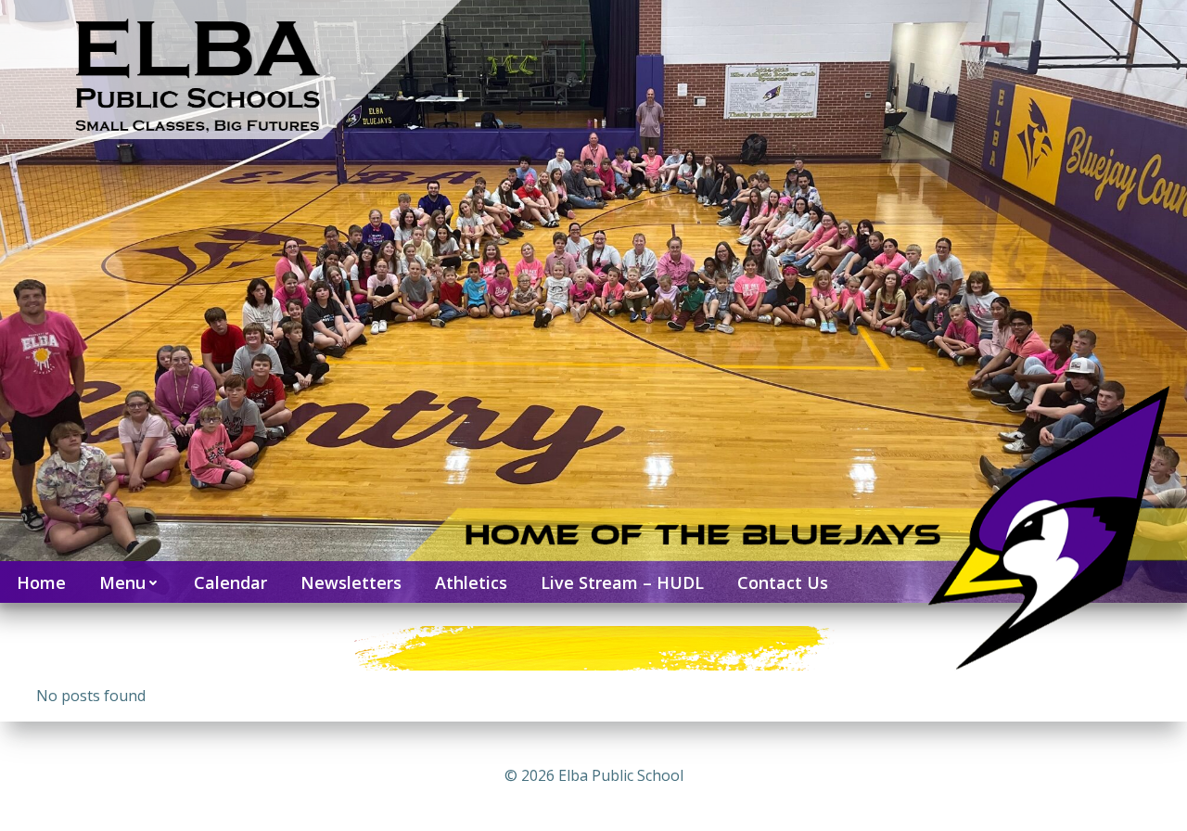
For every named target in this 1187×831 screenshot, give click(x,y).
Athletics (471, 582)
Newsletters (351, 582)
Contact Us (782, 582)
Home (41, 582)
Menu (122, 582)
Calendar (230, 582)
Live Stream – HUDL (622, 582)
